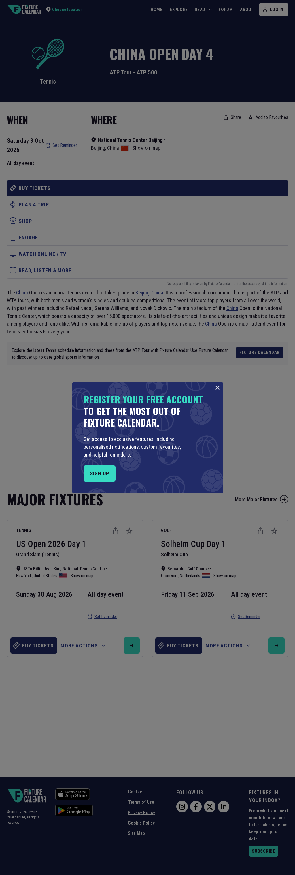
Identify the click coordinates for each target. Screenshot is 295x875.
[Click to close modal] (217, 387)
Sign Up (99, 473)
